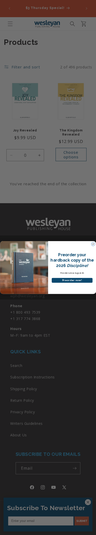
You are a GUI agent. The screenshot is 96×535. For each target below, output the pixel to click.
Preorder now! (72, 280)
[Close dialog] (93, 244)
